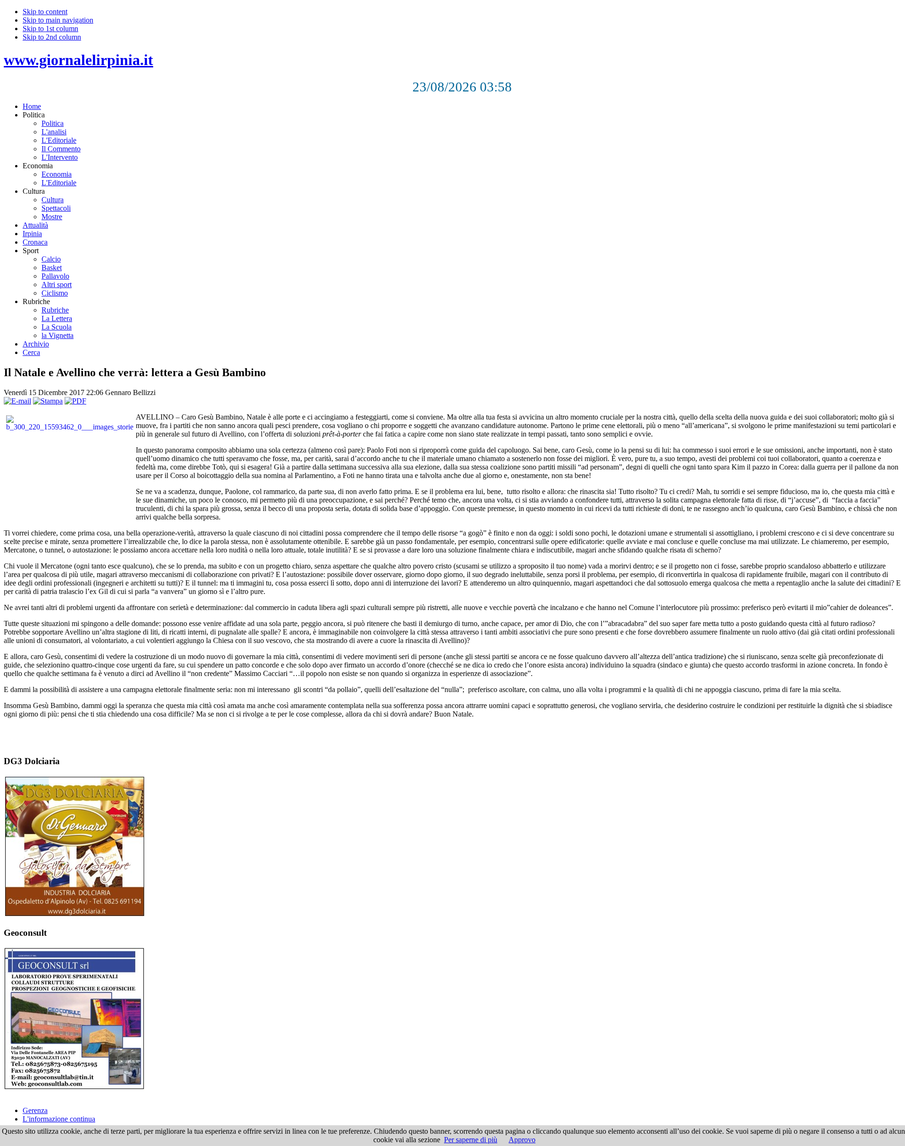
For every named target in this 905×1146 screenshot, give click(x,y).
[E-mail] (17, 401)
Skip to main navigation (58, 20)
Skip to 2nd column (52, 37)
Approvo (522, 1140)
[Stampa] (48, 401)
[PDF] (75, 401)
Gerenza (35, 1110)
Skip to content (45, 12)
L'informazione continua (59, 1119)
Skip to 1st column (50, 29)
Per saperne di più (470, 1140)
